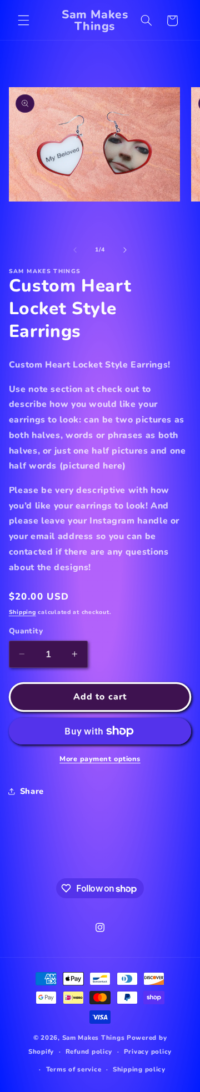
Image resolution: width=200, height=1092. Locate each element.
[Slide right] (125, 250)
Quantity (26, 631)
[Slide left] (75, 250)
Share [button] (32, 791)
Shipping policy (139, 1069)
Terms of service (74, 1069)
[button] (23, 20)
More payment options (100, 758)
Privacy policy (148, 1051)
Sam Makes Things (93, 1037)
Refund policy (89, 1051)
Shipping (22, 612)
